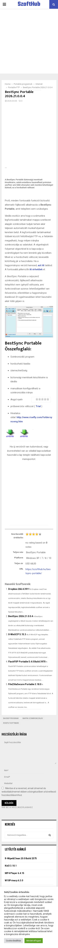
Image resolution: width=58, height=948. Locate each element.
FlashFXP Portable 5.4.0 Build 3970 (26, 661)
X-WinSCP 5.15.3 (17, 634)
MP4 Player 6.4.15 (14, 873)
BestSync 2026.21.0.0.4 (20, 616)
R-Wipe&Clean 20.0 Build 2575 (21, 858)
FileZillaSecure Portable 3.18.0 (24, 684)
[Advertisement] (29, 41)
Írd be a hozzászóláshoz (17, 807)
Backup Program (11, 718)
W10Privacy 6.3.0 (14, 880)
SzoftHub (29, 4)
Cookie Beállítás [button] (13, 940)
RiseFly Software (11, 723)
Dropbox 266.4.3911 (18, 589)
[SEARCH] (49, 835)
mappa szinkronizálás (33, 718)
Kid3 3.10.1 (11, 865)
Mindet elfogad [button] (33, 940)
